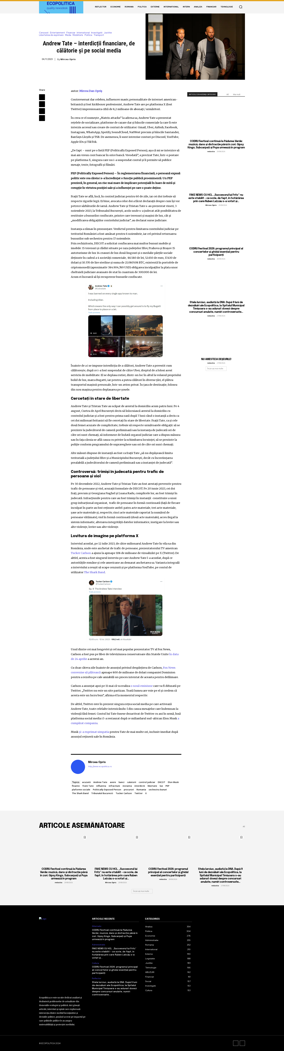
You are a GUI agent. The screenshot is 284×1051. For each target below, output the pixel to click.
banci (121, 782)
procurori (129, 789)
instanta (127, 785)
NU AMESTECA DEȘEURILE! (216, 359)
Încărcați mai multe (215, 368)
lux (161, 785)
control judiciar (147, 782)
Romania (141, 789)
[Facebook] (42, 97)
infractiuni (114, 785)
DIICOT (161, 782)
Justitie (108, 33)
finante (76, 785)
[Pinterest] (42, 111)
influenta (101, 785)
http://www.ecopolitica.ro (100, 766)
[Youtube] (242, 1043)
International (83, 33)
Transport (99, 35)
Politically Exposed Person (107, 789)
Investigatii (96, 33)
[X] (42, 104)
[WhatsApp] (42, 118)
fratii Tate (88, 785)
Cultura (95, 963)
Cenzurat (44, 33)
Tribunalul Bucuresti (102, 793)
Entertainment (57, 33)
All (227, 94)
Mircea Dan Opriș (90, 91)
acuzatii (86, 782)
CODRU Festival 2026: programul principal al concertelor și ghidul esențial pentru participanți (216, 251)
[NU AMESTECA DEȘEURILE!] (216, 337)
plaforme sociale (81, 789)
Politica (88, 35)
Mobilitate (78, 35)
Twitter (138, 793)
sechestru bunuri (158, 789)
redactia (211, 151)
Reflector (96, 978)
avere (113, 782)
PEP (167, 785)
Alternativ (96, 926)
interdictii (139, 785)
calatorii (131, 782)
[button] (240, 7)
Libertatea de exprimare (51, 35)
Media (68, 35)
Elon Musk (173, 782)
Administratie (98, 944)
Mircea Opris (68, 59)
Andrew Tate (100, 782)
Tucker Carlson (81, 553)
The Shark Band (94, 572)
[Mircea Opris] (78, 767)
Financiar (70, 33)
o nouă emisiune (142, 686)
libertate (152, 785)
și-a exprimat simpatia (94, 732)
